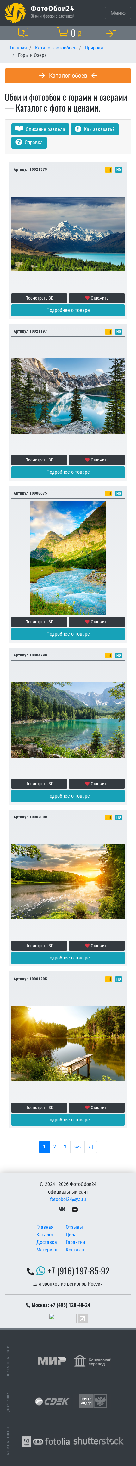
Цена (71, 1235)
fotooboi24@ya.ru (68, 1199)
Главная (44, 1227)
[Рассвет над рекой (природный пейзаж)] (68, 881)
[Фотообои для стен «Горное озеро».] (68, 719)
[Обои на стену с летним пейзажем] (68, 1043)
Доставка (46, 1242)
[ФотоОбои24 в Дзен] (75, 1209)
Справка (33, 143)
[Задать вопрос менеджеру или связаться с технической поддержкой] (24, 33)
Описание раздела (44, 129)
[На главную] (15, 13)
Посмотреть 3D (39, 298)
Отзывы (74, 1227)
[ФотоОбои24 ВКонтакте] (62, 1209)
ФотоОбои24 (52, 8)
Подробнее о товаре (68, 310)
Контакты (76, 1250)
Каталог (44, 1235)
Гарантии (75, 1242)
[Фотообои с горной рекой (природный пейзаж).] (68, 557)
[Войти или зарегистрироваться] (112, 33)
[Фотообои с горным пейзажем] (68, 234)
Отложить (99, 298)
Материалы (48, 1250)
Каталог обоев (68, 75)
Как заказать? (98, 129)
